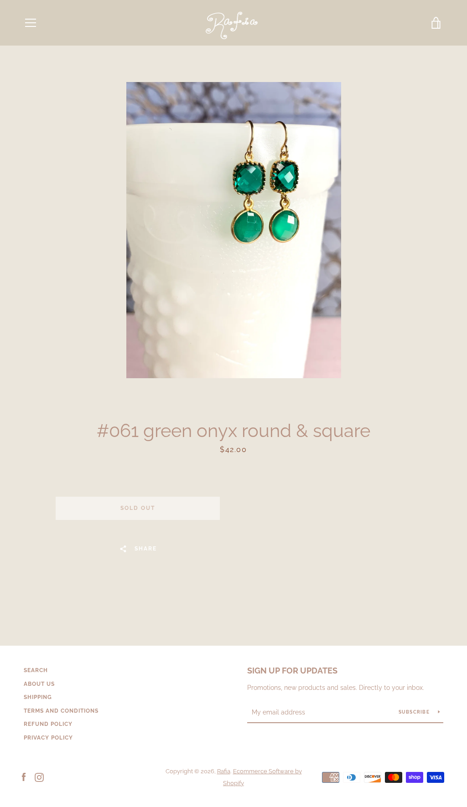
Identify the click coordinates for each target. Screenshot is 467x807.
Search (36, 670)
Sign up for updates (292, 670)
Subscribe (415, 711)
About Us (39, 684)
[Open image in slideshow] (233, 230)
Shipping (38, 697)
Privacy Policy (48, 738)
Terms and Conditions (61, 711)
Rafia (223, 771)
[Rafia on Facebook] (23, 776)
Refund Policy (48, 724)
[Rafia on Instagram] (39, 776)
